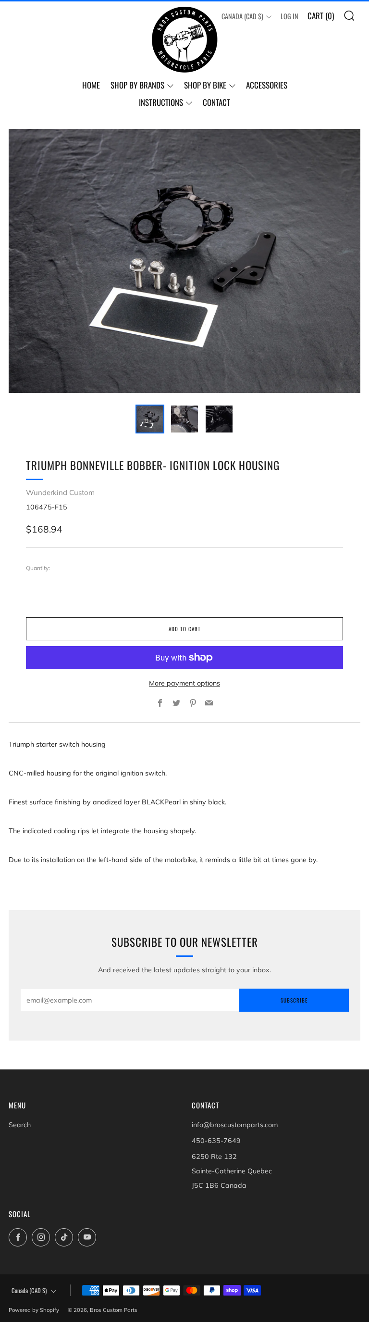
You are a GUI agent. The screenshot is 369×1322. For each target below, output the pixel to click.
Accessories (266, 85)
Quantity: (38, 568)
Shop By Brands (137, 85)
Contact (216, 102)
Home (91, 85)
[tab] (149, 419)
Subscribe (294, 1000)
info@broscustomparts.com (235, 1124)
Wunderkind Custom (60, 492)
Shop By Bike (205, 85)
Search (20, 1124)
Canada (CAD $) (242, 16)
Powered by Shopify (34, 1310)
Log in (289, 16)
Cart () (321, 16)
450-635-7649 (216, 1140)
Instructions (161, 102)
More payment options (184, 683)
